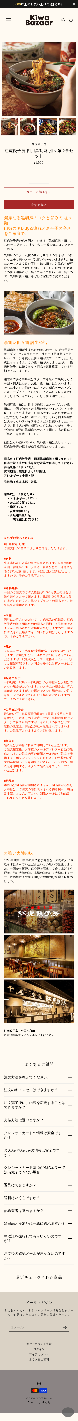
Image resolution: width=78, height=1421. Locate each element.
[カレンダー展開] (68, 1412)
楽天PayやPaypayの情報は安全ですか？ (32, 1152)
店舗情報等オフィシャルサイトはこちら (29, 1035)
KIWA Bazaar (44, 1398)
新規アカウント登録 (39, 1343)
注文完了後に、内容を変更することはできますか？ (34, 1105)
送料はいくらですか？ (22, 1198)
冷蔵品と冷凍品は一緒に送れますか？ (34, 1223)
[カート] (71, 20)
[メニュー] (8, 20)
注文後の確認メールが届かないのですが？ (34, 1256)
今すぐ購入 (39, 205)
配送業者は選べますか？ (24, 1211)
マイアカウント (39, 1354)
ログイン (39, 1349)
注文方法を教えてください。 (27, 1077)
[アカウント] (63, 20)
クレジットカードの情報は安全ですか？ (33, 1135)
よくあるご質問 (39, 1359)
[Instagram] (39, 1383)
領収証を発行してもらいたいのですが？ (33, 1238)
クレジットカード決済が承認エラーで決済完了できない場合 (34, 1170)
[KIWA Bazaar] (39, 20)
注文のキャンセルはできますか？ (31, 1090)
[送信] (64, 1327)
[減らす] (32, 179)
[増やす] (46, 179)
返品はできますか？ (20, 1185)
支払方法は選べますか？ (24, 1120)
